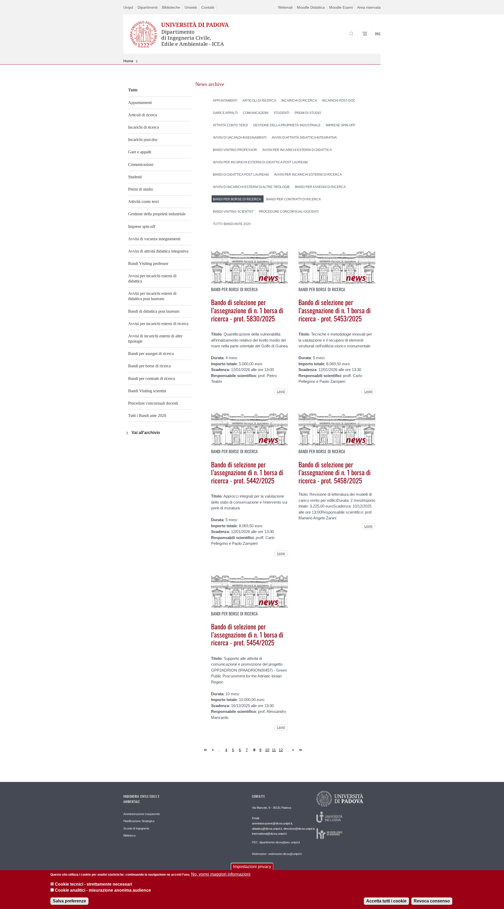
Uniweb (191, 7)
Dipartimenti (148, 7)
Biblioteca (129, 835)
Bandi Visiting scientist (147, 391)
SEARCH (371, 41)
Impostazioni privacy (252, 866)
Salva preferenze (69, 901)
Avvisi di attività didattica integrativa (158, 251)
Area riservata (369, 7)
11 (274, 750)
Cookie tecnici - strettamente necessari (93, 884)
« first (206, 750)
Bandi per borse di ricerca (149, 366)
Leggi (281, 391)
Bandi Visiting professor (148, 263)
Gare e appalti (139, 152)
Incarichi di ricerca (143, 127)
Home (128, 61)
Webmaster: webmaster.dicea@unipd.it (277, 853)
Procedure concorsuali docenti (153, 403)
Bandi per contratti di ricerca (151, 378)
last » (301, 750)
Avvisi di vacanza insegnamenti (154, 239)
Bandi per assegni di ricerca (151, 353)
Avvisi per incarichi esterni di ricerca (158, 323)
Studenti (135, 177)
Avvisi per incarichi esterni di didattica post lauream (152, 296)
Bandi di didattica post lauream (153, 311)
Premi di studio (140, 189)
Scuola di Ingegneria (136, 828)
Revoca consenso (432, 901)
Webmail (285, 7)
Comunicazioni (140, 164)
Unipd (128, 7)
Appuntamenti (140, 102)
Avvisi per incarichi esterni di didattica (152, 278)
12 (281, 750)
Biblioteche (171, 7)
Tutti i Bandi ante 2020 (147, 415)
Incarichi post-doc (143, 139)
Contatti (207, 7)
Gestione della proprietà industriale (157, 214)
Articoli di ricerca (142, 115)
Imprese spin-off (141, 226)
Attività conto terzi (143, 201)
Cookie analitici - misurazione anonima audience (103, 890)
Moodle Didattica (311, 7)
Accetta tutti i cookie (386, 901)
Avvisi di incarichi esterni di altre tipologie (155, 338)
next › (294, 750)
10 (267, 750)
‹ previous (212, 750)
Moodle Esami (341, 7)
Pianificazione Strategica (138, 821)
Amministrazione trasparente (141, 814)
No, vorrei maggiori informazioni (220, 874)
